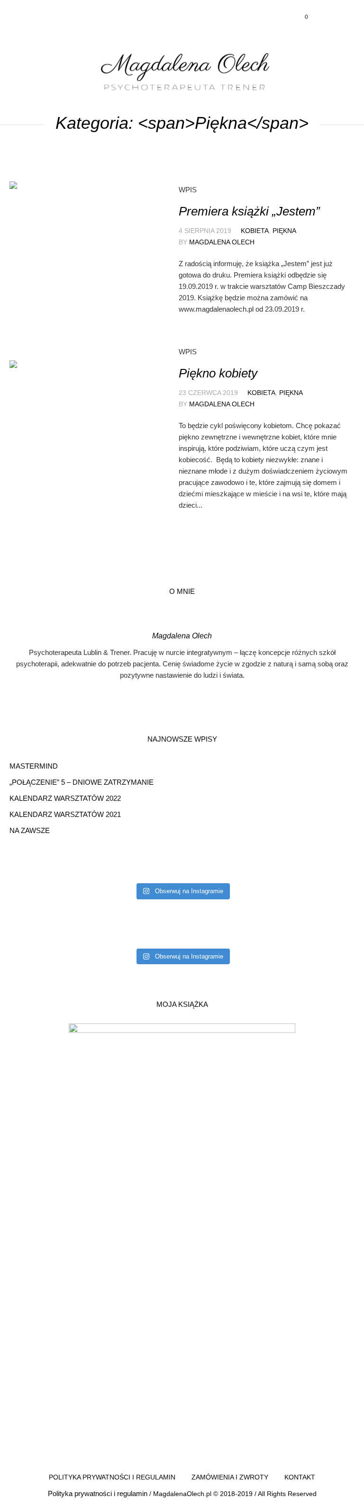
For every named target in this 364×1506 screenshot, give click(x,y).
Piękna (284, 230)
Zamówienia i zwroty (229, 1477)
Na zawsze (29, 830)
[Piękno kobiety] (78, 429)
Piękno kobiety (218, 373)
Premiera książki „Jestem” (249, 211)
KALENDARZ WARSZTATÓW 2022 (65, 798)
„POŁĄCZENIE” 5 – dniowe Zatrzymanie (81, 782)
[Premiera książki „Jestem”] (78, 250)
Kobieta (255, 230)
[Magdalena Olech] (182, 70)
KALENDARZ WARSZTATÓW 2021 (65, 814)
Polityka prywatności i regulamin (112, 1477)
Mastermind (33, 766)
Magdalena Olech (222, 242)
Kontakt (299, 1477)
